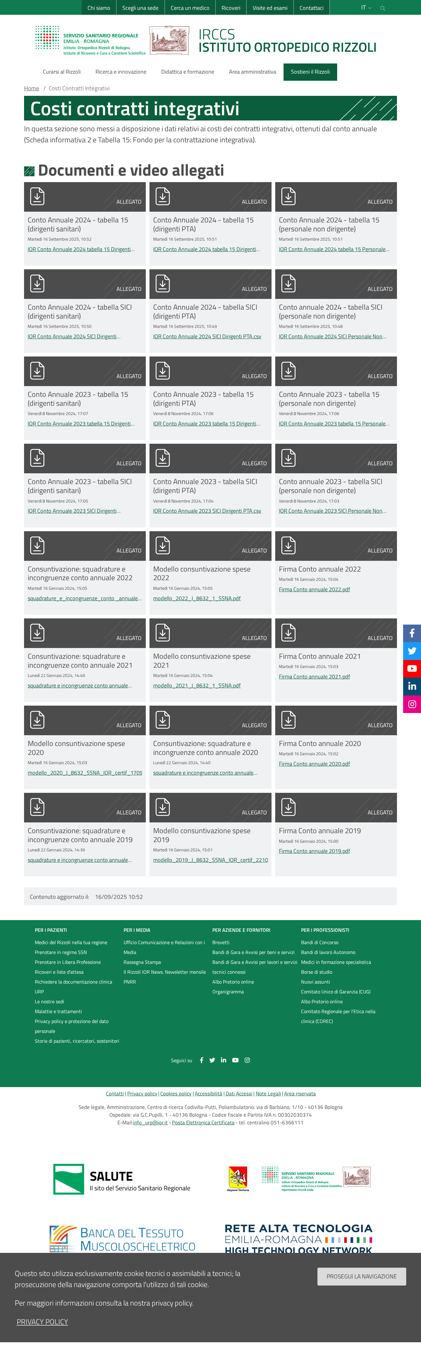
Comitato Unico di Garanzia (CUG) (335, 991)
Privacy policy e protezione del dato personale (71, 1026)
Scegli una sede (140, 8)
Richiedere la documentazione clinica (73, 981)
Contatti (115, 1094)
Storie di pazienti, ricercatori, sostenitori (77, 1041)
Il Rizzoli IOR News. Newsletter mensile (165, 972)
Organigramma (228, 991)
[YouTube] (412, 668)
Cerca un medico (190, 8)
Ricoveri (231, 8)
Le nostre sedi (49, 1001)
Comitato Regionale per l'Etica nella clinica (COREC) (338, 1016)
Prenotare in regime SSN (61, 952)
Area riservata (300, 1094)
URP (39, 991)
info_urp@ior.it (150, 1123)
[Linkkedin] (412, 686)
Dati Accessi (239, 1094)
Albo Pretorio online (233, 981)
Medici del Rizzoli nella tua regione (71, 942)
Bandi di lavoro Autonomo (328, 952)
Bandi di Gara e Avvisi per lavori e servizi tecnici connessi (254, 967)
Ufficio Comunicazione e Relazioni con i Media (164, 947)
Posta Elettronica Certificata (203, 1123)
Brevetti (221, 942)
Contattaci (312, 8)
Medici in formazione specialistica (336, 962)
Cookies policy (175, 1094)
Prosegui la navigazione (362, 1276)
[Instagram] (412, 704)
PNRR (130, 981)
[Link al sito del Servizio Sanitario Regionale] (122, 1179)
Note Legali (268, 1094)
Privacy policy (142, 1094)
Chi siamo (99, 8)
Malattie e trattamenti (58, 1011)
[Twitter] (412, 651)
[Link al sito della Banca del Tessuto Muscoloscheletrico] (122, 1239)
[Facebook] (412, 633)
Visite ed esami (270, 8)
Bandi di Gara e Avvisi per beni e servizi (253, 952)
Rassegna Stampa (142, 962)
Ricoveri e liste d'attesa (59, 972)
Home (31, 88)
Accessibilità (208, 1094)
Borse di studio (316, 972)
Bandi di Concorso (319, 942)
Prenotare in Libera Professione (68, 962)
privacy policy (42, 1321)
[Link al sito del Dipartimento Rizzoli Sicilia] (299, 1179)
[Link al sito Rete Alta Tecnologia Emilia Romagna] (299, 1239)
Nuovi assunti (315, 981)
